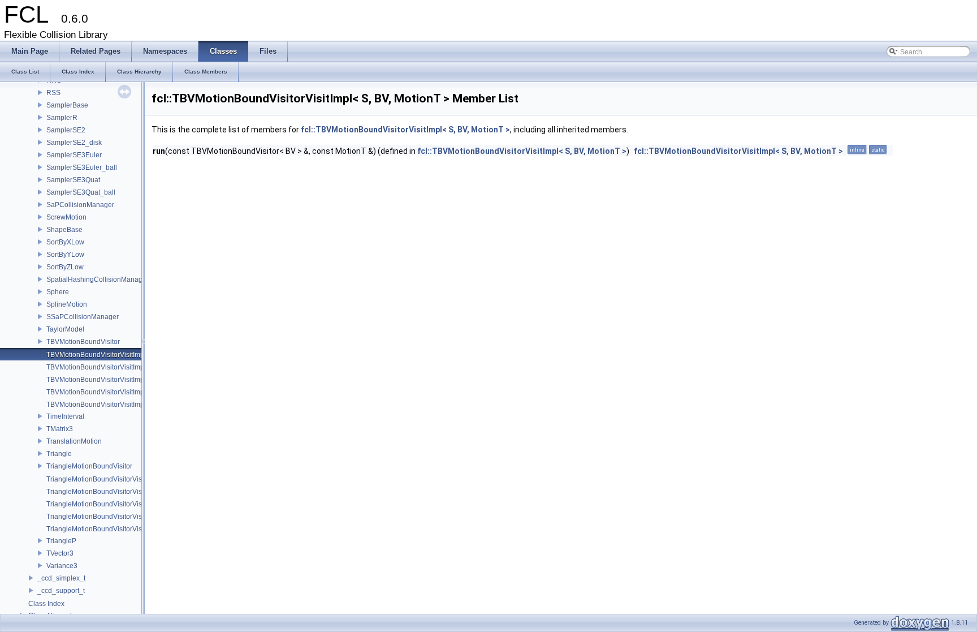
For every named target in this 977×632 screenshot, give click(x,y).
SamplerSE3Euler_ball (81, 167)
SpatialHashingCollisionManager (97, 279)
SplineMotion (66, 304)
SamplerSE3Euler (74, 155)
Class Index (46, 604)
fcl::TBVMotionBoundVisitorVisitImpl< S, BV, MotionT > (405, 129)
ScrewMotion (66, 217)
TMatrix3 (59, 429)
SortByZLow (65, 267)
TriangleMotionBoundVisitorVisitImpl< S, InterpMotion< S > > (139, 492)
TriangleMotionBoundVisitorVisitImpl (102, 479)
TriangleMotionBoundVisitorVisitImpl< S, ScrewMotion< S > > (140, 504)
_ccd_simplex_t (61, 578)
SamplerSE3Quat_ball (80, 192)
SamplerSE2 (65, 130)
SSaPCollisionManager (82, 317)
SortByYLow (65, 255)
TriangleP (61, 541)
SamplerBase (67, 105)
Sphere (57, 292)
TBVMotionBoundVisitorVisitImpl (96, 355)
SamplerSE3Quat (73, 180)
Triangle (59, 454)
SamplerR (61, 118)
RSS (53, 93)
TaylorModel (65, 329)
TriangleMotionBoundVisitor (89, 466)
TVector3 (60, 553)
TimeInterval (65, 416)
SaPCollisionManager (80, 205)
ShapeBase (64, 230)
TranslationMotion (74, 441)
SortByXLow (65, 242)
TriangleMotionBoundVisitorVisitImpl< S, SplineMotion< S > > (140, 517)
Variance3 (61, 566)
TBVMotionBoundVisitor (83, 342)
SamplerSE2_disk (74, 143)
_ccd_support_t (61, 591)
